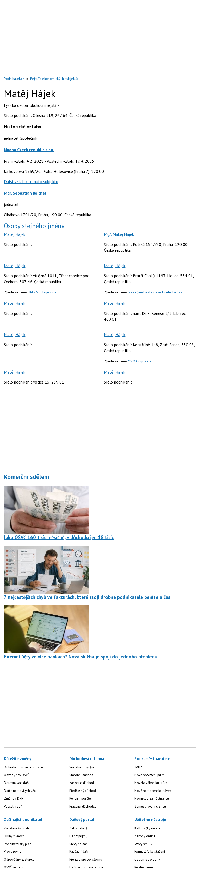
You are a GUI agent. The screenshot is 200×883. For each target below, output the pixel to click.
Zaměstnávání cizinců (150, 806)
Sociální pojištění (81, 767)
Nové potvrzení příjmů (150, 775)
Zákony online (144, 836)
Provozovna (12, 851)
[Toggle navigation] (192, 62)
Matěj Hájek (14, 234)
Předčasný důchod (82, 790)
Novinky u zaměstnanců (151, 798)
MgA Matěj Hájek (119, 234)
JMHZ (138, 767)
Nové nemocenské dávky (152, 790)
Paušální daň (13, 806)
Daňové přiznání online (86, 867)
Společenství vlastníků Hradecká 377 (155, 292)
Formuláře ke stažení (149, 851)
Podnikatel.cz (14, 78)
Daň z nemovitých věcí (20, 790)
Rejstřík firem (143, 867)
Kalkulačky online (147, 828)
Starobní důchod (81, 775)
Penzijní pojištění (81, 798)
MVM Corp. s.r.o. (140, 361)
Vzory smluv (143, 844)
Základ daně (78, 828)
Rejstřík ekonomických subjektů (54, 78)
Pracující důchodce (82, 806)
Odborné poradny (147, 859)
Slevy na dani (79, 844)
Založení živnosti (16, 828)
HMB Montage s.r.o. (42, 292)
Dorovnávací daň (16, 783)
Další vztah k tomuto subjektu (31, 181)
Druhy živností (14, 836)
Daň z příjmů (78, 836)
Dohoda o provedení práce (23, 767)
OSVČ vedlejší (13, 867)
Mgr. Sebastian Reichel (25, 193)
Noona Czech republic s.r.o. (29, 149)
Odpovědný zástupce (19, 859)
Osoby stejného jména (34, 226)
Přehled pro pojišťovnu (85, 859)
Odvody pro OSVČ (16, 775)
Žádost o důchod (81, 783)
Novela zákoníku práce (151, 783)
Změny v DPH (13, 798)
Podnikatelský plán (18, 844)
